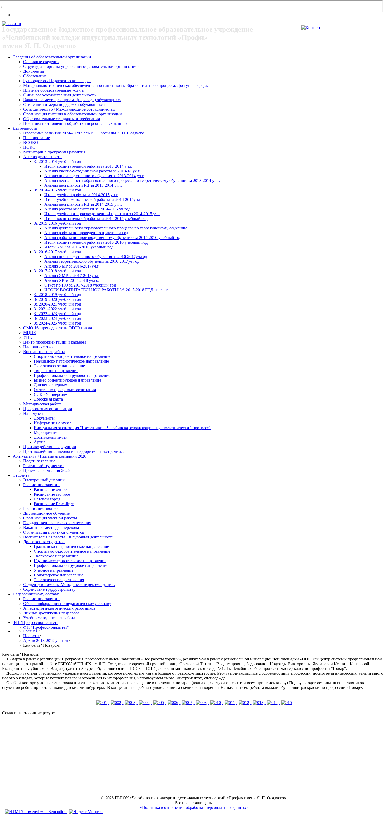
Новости (31, 636)
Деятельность (25, 128)
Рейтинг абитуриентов (43, 465)
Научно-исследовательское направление (70, 561)
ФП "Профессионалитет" (35, 622)
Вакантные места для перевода (51, 527)
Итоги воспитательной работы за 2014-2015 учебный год (96, 218)
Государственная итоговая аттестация (57, 522)
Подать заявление (39, 461)
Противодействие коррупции (49, 446)
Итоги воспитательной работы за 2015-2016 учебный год (96, 242)
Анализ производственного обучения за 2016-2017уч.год (95, 256)
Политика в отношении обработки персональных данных (75, 123)
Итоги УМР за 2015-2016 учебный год (78, 247)
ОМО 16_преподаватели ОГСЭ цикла (57, 328)
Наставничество (38, 347)
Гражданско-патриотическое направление (71, 361)
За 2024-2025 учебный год (57, 323)
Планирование (36, 137)
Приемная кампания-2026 (46, 470)
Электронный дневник (44, 480)
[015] (286, 702)
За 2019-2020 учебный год (57, 299)
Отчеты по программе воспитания (65, 389)
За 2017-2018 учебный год (57, 271)
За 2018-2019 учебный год (57, 294)
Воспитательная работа (44, 351)
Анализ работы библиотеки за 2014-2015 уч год (87, 209)
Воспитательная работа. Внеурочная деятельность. (69, 537)
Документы (33, 71)
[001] (102, 702)
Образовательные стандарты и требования (61, 118)
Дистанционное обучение (46, 513)
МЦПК (29, 332)
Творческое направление (56, 370)
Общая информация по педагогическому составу (67, 603)
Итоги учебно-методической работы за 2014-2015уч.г (92, 199)
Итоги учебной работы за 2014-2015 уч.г (81, 195)
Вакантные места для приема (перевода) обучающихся (72, 99)
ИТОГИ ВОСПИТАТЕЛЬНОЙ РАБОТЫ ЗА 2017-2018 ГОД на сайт (106, 290)
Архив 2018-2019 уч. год (46, 640)
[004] (145, 702)
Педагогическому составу (36, 594)
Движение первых (50, 385)
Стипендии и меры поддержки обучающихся (64, 104)
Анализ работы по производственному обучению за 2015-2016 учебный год (112, 237)
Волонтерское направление (58, 575)
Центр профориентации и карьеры (54, 342)
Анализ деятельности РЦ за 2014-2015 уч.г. (83, 204)
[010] (216, 702)
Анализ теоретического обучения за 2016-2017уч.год (91, 261)
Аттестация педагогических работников (59, 608)
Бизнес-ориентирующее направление (67, 380)
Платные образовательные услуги (53, 90)
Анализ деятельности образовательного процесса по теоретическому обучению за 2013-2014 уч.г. (132, 180)
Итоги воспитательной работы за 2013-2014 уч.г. (88, 166)
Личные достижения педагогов (51, 613)
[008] (202, 702)
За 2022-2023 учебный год (57, 313)
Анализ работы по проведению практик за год (86, 233)
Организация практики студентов (53, 532)
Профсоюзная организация (47, 408)
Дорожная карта (48, 399)
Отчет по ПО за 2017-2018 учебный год (80, 285)
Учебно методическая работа (49, 618)
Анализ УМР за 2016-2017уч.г (71, 266)
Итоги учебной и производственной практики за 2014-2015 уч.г (102, 214)
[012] (244, 702)
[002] (116, 702)
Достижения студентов (44, 541)
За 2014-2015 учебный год (57, 190)
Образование (35, 76)
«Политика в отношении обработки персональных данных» (194, 807)
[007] (188, 702)
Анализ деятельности (42, 156)
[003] (131, 702)
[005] (159, 702)
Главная (31, 631)
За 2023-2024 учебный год (57, 318)
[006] (173, 702)
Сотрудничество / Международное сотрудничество (69, 109)
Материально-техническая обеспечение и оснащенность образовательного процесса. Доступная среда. (115, 85)
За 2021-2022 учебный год (57, 309)
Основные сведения (41, 61)
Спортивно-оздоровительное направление (72, 356)
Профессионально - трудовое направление (72, 375)
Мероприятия (46, 432)
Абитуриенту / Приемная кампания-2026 (49, 456)
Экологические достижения (59, 580)
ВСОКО (30, 142)
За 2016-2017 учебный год (57, 252)
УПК (27, 337)
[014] (273, 702)
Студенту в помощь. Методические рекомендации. (69, 584)
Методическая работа (42, 404)
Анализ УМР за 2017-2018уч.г (71, 275)
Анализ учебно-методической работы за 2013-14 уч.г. (92, 171)
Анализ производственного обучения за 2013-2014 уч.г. (94, 175)
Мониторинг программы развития (54, 152)
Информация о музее (53, 423)
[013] (259, 702)
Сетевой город (47, 499)
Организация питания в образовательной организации (72, 114)
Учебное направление (53, 570)
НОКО (29, 147)
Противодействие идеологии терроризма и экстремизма (74, 451)
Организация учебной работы (50, 518)
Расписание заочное (52, 494)
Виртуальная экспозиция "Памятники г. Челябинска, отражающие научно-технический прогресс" (122, 427)
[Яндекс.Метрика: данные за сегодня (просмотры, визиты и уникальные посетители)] (86, 811)
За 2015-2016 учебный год (57, 223)
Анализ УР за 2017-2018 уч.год (72, 280)
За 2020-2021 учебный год (57, 304)
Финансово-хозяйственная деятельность (59, 95)
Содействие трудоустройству (49, 589)
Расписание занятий (41, 484)
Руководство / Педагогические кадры (57, 80)
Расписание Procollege (54, 503)
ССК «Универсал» (50, 394)
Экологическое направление (59, 366)
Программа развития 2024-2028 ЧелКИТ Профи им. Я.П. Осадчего (83, 133)
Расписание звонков (41, 508)
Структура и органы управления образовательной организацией (81, 66)
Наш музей (33, 413)
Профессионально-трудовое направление (71, 565)
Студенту (21, 475)
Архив (40, 442)
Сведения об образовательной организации (52, 57)
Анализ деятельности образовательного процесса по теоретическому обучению (115, 228)
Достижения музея (50, 437)
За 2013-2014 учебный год (57, 161)
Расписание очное (50, 489)
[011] (230, 702)
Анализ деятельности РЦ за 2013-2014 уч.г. (83, 185)
